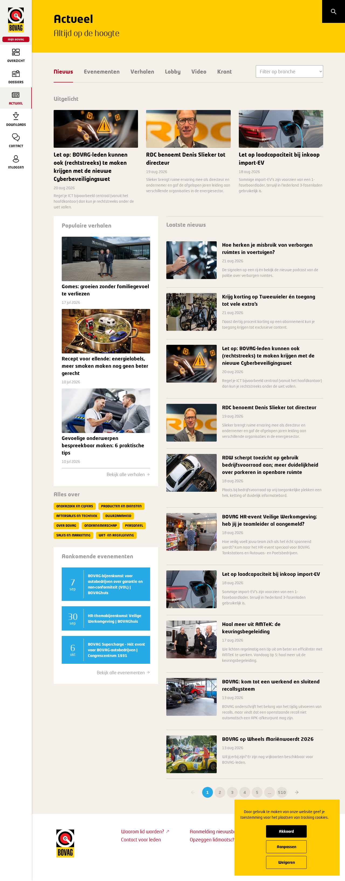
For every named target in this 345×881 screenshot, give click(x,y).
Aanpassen (286, 846)
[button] (296, 792)
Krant (224, 71)
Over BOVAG (66, 526)
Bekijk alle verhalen (126, 474)
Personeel (134, 526)
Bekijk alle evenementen (121, 672)
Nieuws (63, 71)
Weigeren (286, 862)
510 (282, 792)
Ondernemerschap (100, 526)
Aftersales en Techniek (76, 516)
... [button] (269, 792)
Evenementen (102, 71)
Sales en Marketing (73, 535)
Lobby (173, 71)
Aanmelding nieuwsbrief (215, 831)
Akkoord (286, 831)
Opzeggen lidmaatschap (215, 839)
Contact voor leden (141, 839)
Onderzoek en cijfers (74, 506)
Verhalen (142, 71)
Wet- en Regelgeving (116, 535)
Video (198, 71)
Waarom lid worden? (142, 831)
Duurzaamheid (118, 516)
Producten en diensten (121, 506)
